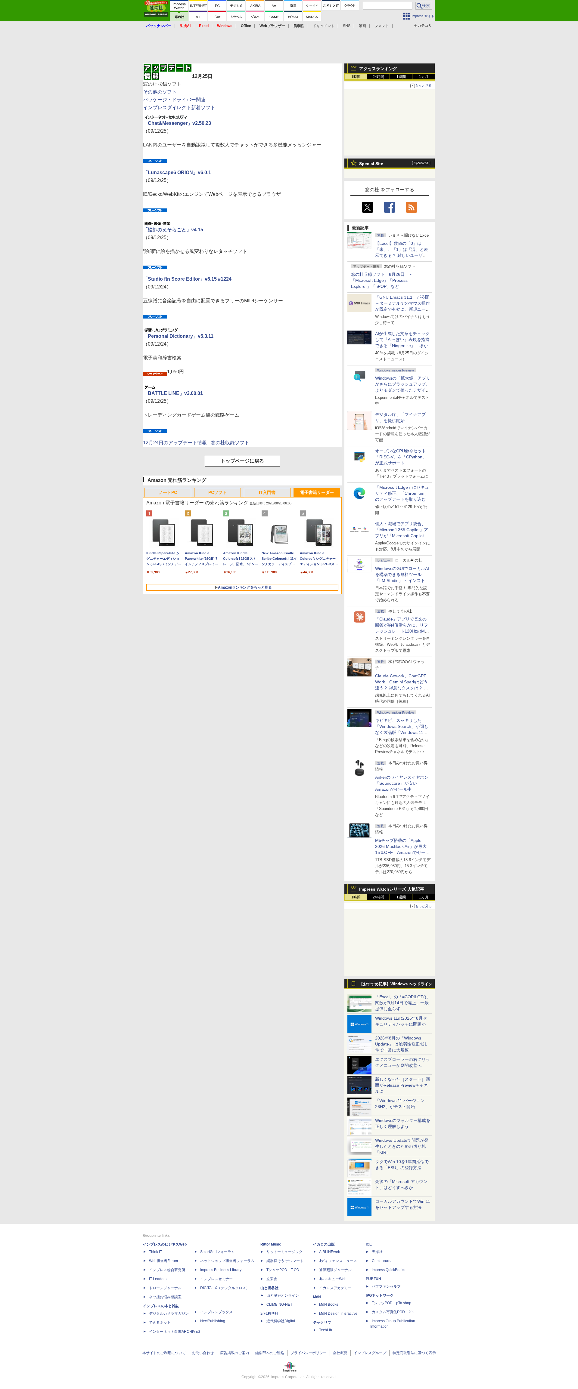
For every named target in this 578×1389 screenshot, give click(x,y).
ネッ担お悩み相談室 (165, 1297)
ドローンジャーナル (165, 1288)
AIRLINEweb (329, 1252)
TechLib (325, 1330)
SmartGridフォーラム (217, 1252)
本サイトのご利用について (164, 1353)
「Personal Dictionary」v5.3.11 (178, 336)
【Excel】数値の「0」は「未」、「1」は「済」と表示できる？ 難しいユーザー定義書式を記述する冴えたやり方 (402, 255)
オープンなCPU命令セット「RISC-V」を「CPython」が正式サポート (401, 456)
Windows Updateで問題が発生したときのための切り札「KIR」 (401, 1146)
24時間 (378, 77)
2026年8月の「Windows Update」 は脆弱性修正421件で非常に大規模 (401, 1044)
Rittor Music (270, 1244)
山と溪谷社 (269, 1288)
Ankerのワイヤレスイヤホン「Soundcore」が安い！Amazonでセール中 (401, 783)
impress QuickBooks (388, 1270)
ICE (369, 1244)
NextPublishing (212, 1321)
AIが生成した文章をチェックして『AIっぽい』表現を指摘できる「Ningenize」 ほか (402, 339)
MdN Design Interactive (338, 1313)
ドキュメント (323, 26)
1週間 (401, 77)
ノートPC (168, 492)
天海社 (377, 1252)
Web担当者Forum (163, 1261)
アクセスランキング (378, 68)
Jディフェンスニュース (338, 1261)
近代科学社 (269, 1313)
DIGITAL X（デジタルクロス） (225, 1288)
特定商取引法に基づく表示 (414, 1353)
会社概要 (340, 1353)
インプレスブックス (216, 1312)
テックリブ (322, 1322)
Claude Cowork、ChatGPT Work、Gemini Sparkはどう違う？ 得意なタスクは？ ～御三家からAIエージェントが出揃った (402, 687)
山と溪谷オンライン (282, 1295)
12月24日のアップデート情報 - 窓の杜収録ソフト (196, 442)
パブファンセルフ (386, 1286)
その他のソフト (160, 91)
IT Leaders (157, 1279)
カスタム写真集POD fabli (393, 1312)
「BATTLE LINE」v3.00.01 (173, 393)
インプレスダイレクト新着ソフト (179, 107)
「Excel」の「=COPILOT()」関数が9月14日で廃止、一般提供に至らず (402, 1002)
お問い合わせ (203, 1353)
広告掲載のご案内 (234, 1353)
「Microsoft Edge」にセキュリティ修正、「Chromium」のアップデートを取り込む (402, 493)
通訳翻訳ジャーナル (335, 1270)
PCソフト (217, 492)
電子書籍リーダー (317, 492)
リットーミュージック (284, 1252)
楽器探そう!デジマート (284, 1261)
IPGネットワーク (379, 1295)
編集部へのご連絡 (269, 1353)
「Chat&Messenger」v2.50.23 (177, 123)
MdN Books (328, 1304)
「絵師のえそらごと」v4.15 (173, 229)
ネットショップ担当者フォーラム (227, 1261)
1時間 (356, 77)
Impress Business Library (220, 1270)
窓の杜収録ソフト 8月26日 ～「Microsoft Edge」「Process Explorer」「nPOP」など (382, 280)
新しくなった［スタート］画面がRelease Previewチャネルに (402, 1085)
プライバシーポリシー (309, 1353)
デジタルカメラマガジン (169, 1313)
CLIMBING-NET (279, 1304)
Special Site (371, 163)
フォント (381, 26)
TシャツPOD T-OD (282, 1270)
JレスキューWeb (332, 1279)
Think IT (155, 1252)
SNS (346, 26)
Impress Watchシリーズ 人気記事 (391, 889)
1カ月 (423, 77)
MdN (317, 1297)
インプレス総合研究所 (167, 1270)
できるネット (160, 1322)
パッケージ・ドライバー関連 (174, 99)
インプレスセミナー (216, 1279)
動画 (362, 26)
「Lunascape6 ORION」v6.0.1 (177, 172)
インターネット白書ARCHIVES (174, 1331)
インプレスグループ (370, 1353)
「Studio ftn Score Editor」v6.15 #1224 (187, 279)
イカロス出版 (324, 1244)
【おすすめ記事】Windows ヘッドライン (395, 984)
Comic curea (382, 1261)
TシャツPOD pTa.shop (391, 1303)
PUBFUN (373, 1279)
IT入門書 (267, 492)
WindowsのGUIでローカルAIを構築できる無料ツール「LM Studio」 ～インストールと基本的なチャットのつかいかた (402, 580)
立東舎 (271, 1279)
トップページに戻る (242, 461)
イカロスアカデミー (335, 1288)
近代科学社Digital (280, 1321)
